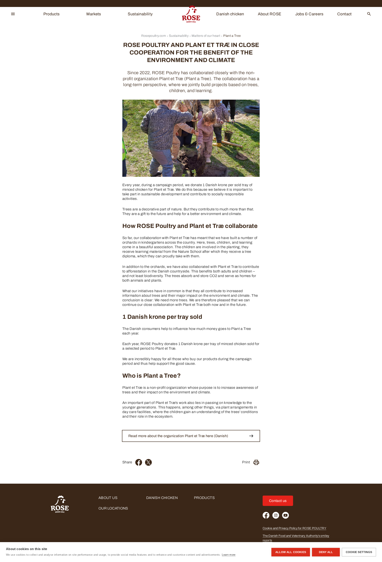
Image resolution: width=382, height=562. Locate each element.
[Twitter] (148, 462)
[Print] (256, 462)
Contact (344, 14)
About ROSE (270, 14)
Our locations (113, 508)
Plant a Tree (232, 35)
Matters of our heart (206, 35)
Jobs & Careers (309, 14)
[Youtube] (285, 515)
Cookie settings (359, 552)
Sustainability (140, 14)
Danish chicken (230, 14)
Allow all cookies (290, 552)
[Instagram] (275, 515)
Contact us (278, 501)
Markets (93, 14)
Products (51, 14)
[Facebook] (138, 462)
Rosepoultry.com (153, 35)
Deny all (326, 552)
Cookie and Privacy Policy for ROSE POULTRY (294, 528)
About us (107, 498)
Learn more (229, 554)
